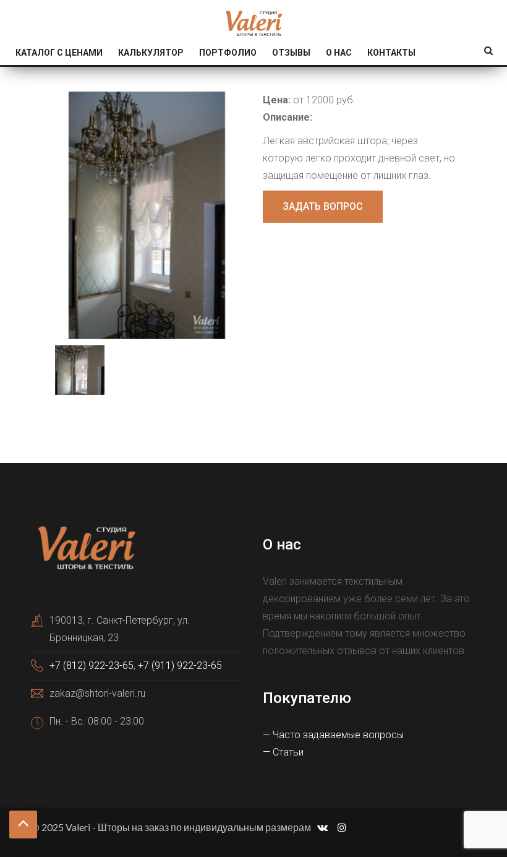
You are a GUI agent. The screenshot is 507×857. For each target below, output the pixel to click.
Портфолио (228, 53)
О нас (339, 53)
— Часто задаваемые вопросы (333, 735)
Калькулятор (151, 53)
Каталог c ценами (59, 53)
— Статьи (283, 752)
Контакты (391, 53)
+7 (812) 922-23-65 (91, 665)
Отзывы (291, 53)
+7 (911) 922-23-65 (180, 665)
